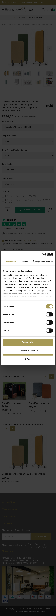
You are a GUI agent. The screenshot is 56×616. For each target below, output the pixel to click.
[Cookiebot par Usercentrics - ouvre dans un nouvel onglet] (41, 254)
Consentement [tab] (9, 262)
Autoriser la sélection (28, 351)
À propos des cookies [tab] (43, 262)
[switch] (49, 314)
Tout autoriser (28, 342)
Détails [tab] (24, 262)
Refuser (28, 359)
